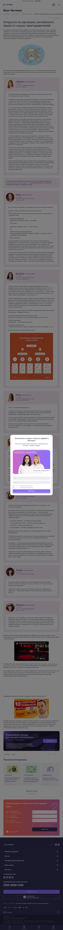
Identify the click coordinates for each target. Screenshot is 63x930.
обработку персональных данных (26, 485)
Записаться (31, 491)
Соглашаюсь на (23, 485)
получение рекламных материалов (26, 487)
